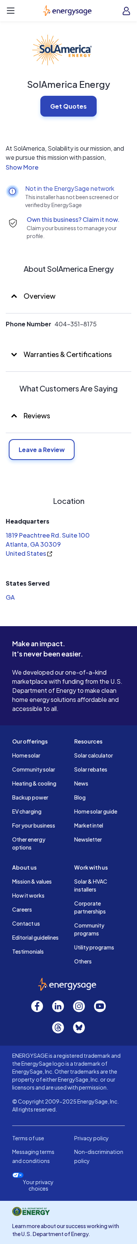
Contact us (26, 923)
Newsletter (88, 839)
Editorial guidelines (35, 937)
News (81, 783)
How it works (28, 895)
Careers (22, 909)
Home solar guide (95, 811)
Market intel (88, 825)
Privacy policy (91, 1138)
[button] (68, 167)
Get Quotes (68, 106)
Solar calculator (93, 755)
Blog (80, 797)
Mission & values (32, 881)
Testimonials (28, 951)
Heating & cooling (34, 783)
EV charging (26, 811)
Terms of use (28, 1138)
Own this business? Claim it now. (73, 219)
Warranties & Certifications (67, 354)
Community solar (33, 769)
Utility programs (94, 947)
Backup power (30, 797)
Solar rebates (90, 769)
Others (83, 961)
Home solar (26, 755)
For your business (33, 825)
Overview (39, 296)
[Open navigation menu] (10, 10)
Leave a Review (42, 450)
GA (10, 597)
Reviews (37, 415)
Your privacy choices (38, 1185)
